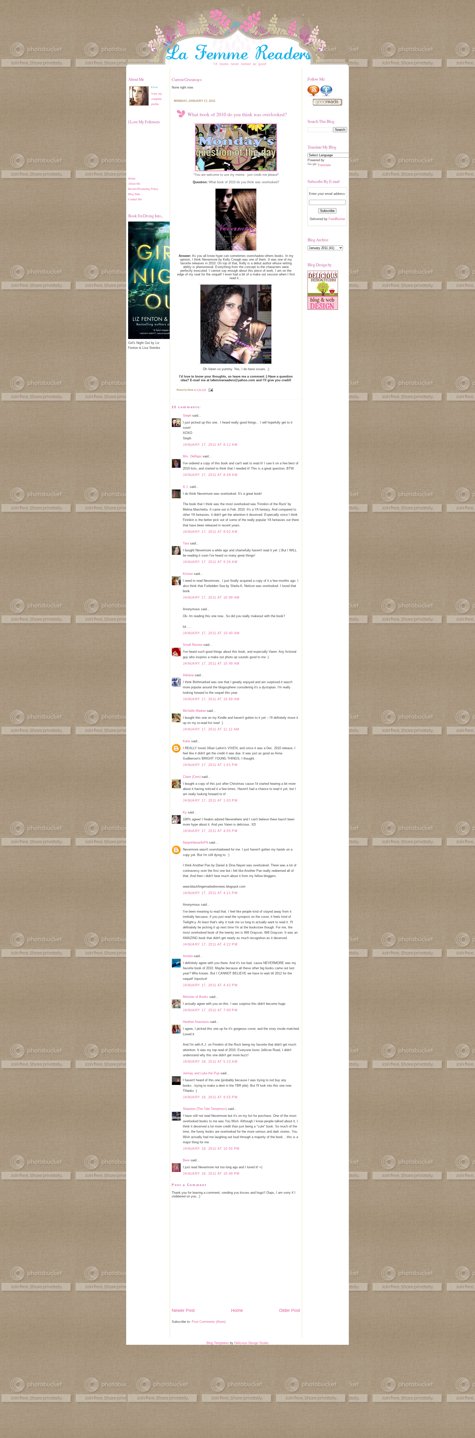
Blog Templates (218, 1343)
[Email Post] (210, 389)
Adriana (188, 675)
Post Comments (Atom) (209, 1322)
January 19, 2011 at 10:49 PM (211, 1173)
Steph (187, 415)
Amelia (188, 956)
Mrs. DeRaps (192, 456)
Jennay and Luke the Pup (201, 1073)
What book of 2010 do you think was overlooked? (237, 114)
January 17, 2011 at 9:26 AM (210, 562)
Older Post (289, 1310)
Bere (186, 1160)
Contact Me (135, 199)
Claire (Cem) (192, 777)
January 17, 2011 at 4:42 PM (210, 985)
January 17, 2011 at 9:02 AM (210, 532)
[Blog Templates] (323, 309)
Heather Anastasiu (196, 1022)
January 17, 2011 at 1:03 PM (210, 800)
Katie (186, 741)
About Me (134, 183)
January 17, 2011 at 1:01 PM (210, 765)
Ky (185, 812)
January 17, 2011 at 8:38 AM (210, 475)
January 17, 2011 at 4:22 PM (210, 944)
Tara (186, 543)
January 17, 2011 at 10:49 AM (211, 663)
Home (131, 178)
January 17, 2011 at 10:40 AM (211, 633)
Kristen (188, 574)
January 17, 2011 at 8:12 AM (210, 445)
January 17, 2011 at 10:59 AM (211, 699)
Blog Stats (134, 194)
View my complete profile (156, 98)
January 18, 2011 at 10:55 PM (211, 1148)
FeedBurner (337, 219)
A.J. (186, 487)
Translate (324, 165)
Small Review (192, 645)
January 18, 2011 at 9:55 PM (210, 1097)
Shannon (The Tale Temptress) (205, 1109)
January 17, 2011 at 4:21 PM (210, 893)
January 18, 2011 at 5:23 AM (210, 1061)
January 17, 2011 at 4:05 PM (210, 831)
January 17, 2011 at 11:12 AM (211, 729)
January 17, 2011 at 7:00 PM (210, 1010)
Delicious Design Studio (251, 1343)
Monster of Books (195, 997)
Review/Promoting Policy (143, 189)
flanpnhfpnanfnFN (195, 842)
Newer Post (183, 1310)
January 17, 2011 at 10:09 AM (211, 597)
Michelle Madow (194, 711)
